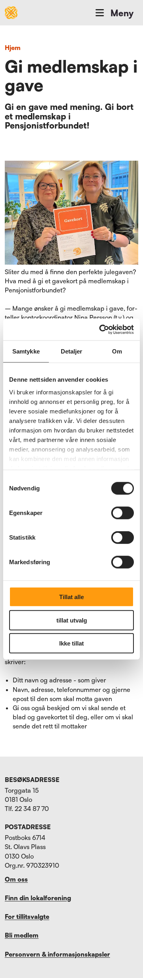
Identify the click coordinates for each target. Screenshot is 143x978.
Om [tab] (117, 351)
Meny (121, 13)
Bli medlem (22, 935)
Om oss (16, 879)
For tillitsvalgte (27, 916)
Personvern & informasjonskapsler (57, 954)
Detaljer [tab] (72, 351)
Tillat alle (71, 597)
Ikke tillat (71, 643)
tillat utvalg (71, 620)
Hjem (13, 47)
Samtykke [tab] (26, 351)
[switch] (122, 513)
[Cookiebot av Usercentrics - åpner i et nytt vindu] (101, 329)
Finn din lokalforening (38, 898)
